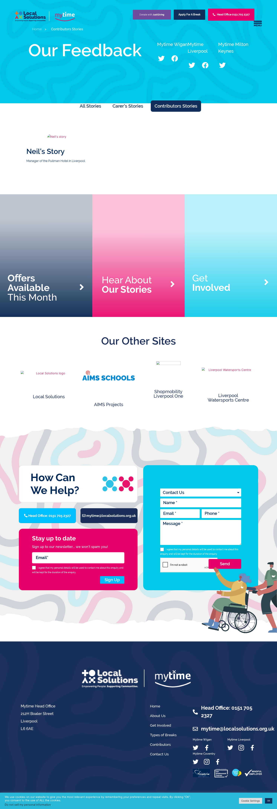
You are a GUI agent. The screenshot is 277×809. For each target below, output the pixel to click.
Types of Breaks (163, 735)
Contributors (160, 744)
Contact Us (159, 754)
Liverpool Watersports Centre (228, 398)
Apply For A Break (189, 14)
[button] (161, 58)
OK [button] (268, 800)
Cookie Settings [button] (250, 800)
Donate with (151, 14)
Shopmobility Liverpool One (168, 394)
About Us (157, 716)
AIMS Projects (108, 404)
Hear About (127, 284)
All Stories (90, 106)
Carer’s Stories (127, 106)
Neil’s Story (45, 151)
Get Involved (160, 725)
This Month (32, 288)
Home (155, 706)
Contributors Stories (176, 106)
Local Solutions (49, 396)
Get (211, 283)
